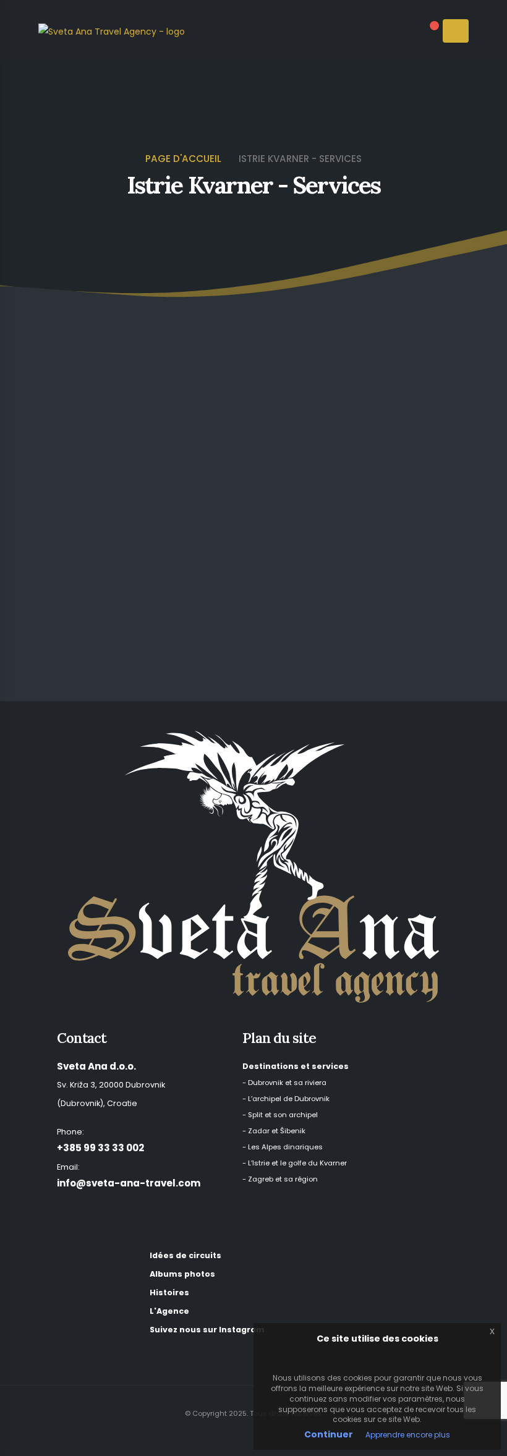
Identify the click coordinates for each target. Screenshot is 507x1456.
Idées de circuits (185, 1255)
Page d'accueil (183, 158)
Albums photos (182, 1274)
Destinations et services (295, 1066)
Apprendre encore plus (407, 1434)
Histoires (169, 1292)
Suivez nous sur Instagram (207, 1329)
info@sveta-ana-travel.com (129, 1183)
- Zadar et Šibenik (273, 1131)
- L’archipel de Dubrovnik (286, 1099)
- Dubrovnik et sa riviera (284, 1083)
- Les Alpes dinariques (282, 1147)
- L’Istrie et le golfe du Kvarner (294, 1163)
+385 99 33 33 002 (100, 1147)
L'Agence (169, 1311)
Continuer (328, 1434)
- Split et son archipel (280, 1115)
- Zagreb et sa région (280, 1179)
